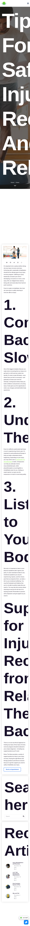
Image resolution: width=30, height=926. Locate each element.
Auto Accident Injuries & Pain (16, 884)
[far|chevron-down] (15, 185)
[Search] (23, 816)
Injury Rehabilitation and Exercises (18, 863)
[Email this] (7, 262)
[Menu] (28, 3)
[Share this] (10, 262)
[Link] (4, 3)
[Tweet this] (14, 262)
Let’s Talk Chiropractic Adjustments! (16, 874)
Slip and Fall (16, 893)
